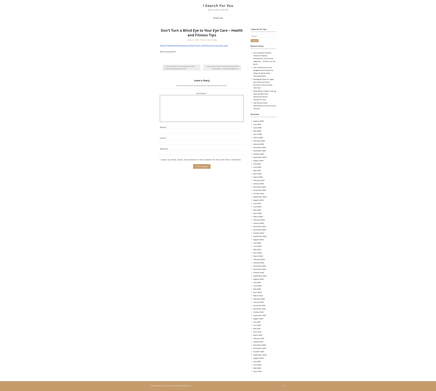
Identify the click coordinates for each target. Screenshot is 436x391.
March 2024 (258, 217)
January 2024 (258, 223)
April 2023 (257, 253)
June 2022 (257, 286)
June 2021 (257, 325)
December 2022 (259, 266)
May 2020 (257, 368)
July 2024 (257, 203)
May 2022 (257, 289)
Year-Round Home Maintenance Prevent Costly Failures (264, 106)
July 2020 (257, 361)
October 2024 (258, 193)
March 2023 (258, 256)
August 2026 (258, 121)
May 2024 (257, 210)
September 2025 (259, 157)
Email (163, 138)
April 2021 (257, 332)
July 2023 (257, 243)
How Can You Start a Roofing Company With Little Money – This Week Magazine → (223, 67)
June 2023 (257, 246)
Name (163, 127)
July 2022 (257, 282)
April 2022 (257, 292)
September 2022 (260, 276)
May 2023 (257, 249)
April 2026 (257, 134)
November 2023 (259, 230)
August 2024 (258, 200)
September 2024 (260, 197)
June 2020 (257, 365)
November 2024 (259, 190)
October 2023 (258, 233)
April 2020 (257, 371)
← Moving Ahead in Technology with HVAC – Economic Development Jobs (180, 67)
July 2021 (256, 322)
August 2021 (258, 319)
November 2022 (259, 269)
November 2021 (259, 309)
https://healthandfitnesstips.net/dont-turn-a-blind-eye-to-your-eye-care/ (194, 45)
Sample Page (218, 18)
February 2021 (258, 338)
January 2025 (258, 184)
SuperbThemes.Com (183, 386)
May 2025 (257, 170)
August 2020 (258, 358)
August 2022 (258, 279)
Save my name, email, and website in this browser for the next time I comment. (201, 159)
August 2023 (258, 240)
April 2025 (257, 174)
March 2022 (258, 296)
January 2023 (258, 263)
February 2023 (259, 259)
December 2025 (259, 147)
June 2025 (257, 167)
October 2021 (258, 312)
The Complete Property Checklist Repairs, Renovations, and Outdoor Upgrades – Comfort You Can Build (264, 58)
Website (164, 149)
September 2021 (259, 315)
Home (203, 40)
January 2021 (258, 342)
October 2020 (258, 352)
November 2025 (259, 151)
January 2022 (258, 302)
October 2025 (258, 154)
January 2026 (258, 144)
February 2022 (259, 299)
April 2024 (257, 213)
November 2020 (259, 348)
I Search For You (218, 5)
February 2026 (259, 141)
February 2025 (259, 180)
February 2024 (259, 220)
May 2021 (257, 329)
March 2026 (258, 138)
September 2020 (260, 355)
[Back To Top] (284, 386)
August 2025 (258, 161)
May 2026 (257, 131)
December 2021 (259, 305)
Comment (201, 93)
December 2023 (259, 226)
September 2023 (260, 236)
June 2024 (257, 207)
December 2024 (259, 187)
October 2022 (258, 273)
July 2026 (257, 124)
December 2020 (259, 345)
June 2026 (257, 128)
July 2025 (257, 164)
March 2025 (258, 177)
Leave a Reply (212, 40)
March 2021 (257, 335)
